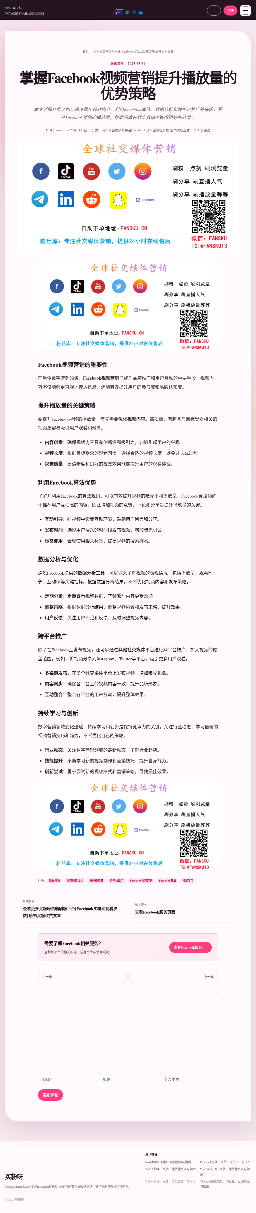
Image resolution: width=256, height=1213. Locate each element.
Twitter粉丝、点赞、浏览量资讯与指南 (170, 1181)
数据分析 (54, 881)
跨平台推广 (117, 881)
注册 (230, 10)
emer (59, 130)
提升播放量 (96, 881)
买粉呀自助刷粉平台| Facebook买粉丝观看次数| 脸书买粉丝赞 (134, 51)
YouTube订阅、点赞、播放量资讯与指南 (225, 1171)
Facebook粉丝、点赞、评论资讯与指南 (225, 1162)
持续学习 (188, 881)
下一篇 (209, 976)
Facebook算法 (167, 881)
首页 (86, 51)
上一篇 (47, 976)
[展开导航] (245, 10)
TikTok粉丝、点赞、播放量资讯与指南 (170, 1169)
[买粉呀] (128, 14)
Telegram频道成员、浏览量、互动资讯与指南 (225, 1183)
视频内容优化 (74, 881)
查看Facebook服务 (190, 947)
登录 (214, 10)
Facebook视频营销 (141, 881)
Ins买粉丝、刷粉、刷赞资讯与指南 (168, 1162)
